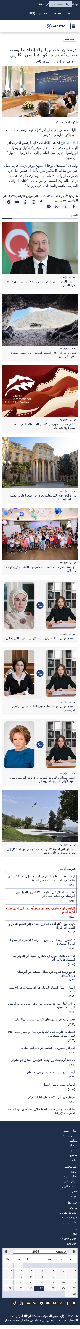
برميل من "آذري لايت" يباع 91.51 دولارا (51, 1097)
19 (53, 1282)
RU (64, 13)
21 (31, 1282)
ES (45, 13)
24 (74, 1288)
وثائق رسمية (70, 1135)
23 (10, 1282)
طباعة (46, 61)
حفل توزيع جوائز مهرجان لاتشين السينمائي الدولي (45, 1019)
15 (21, 1276)
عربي (38, 13)
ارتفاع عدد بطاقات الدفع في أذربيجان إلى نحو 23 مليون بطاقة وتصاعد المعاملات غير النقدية (41, 878)
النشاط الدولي (68, 1212)
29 (21, 1288)
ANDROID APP (68, 1238)
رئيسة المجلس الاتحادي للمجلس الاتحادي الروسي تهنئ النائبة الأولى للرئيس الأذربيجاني (43, 779)
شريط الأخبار (67, 869)
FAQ (74, 1229)
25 (63, 1288)
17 (74, 1282)
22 (21, 1282)
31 (74, 1293)
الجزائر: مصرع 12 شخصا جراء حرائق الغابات (48, 1048)
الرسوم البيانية (68, 1186)
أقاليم (74, 1150)
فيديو (74, 1191)
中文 (32, 13)
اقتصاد (73, 1145)
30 (10, 1288)
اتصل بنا (72, 1202)
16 (10, 1276)
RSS (74, 1234)
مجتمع (73, 1155)
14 (31, 1276)
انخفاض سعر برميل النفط (59, 1084)
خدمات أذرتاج (69, 1217)
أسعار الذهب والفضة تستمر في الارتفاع (51, 1072)
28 (31, 1288)
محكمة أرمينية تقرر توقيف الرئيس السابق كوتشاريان (43, 1060)
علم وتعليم (71, 1166)
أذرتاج (55, 122)
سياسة (69, 39)
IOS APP (72, 1243)
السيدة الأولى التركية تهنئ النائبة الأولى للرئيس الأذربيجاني (41, 638)
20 (41, 1282)
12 (53, 1276)
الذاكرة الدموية (68, 1181)
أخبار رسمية (70, 1130)
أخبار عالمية (70, 1176)
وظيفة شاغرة (69, 1222)
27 (41, 1288)
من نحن (72, 1207)
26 (53, 1288)
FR (50, 13)
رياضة (74, 1171)
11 (63, 1276)
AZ (68, 13)
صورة (74, 1196)
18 (63, 1282)
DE (54, 13)
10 (74, 1276)
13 (41, 1276)
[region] (41, 996)
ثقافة (74, 1160)
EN (59, 13)
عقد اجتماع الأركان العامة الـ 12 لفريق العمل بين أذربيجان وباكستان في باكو (45, 894)
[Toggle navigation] (72, 26)
